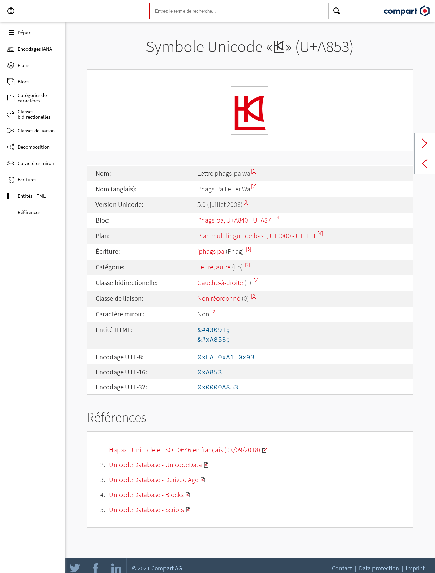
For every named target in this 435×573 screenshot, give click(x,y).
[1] (253, 170)
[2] (253, 186)
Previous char (425, 163)
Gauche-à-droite (220, 282)
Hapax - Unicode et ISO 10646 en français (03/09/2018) (184, 449)
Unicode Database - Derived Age (153, 479)
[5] (248, 249)
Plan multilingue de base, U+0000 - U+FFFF (257, 235)
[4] (277, 217)
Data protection (379, 568)
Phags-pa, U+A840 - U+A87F (236, 220)
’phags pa (210, 251)
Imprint (415, 568)
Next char (425, 143)
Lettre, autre (214, 267)
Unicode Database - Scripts (146, 509)
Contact (342, 568)
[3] (245, 202)
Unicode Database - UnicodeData (155, 464)
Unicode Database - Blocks (146, 494)
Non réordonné (218, 298)
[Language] (11, 11)
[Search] (337, 11)
